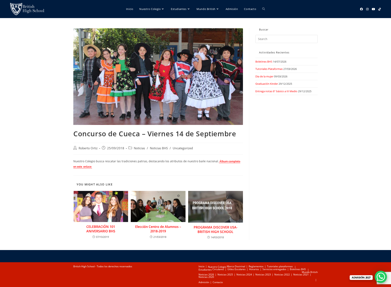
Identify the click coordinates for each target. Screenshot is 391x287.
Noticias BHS (159, 148)
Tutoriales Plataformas (269, 69)
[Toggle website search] (263, 9)
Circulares (218, 269)
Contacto (218, 282)
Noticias (139, 148)
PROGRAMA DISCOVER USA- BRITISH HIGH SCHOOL (215, 229)
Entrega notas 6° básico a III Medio (276, 91)
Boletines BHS (263, 61)
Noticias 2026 (206, 274)
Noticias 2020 (206, 277)
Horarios (254, 269)
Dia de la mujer (264, 76)
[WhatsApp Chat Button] (381, 277)
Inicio (201, 266)
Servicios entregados (274, 269)
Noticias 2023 (263, 274)
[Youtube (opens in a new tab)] (373, 9)
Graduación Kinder (266, 84)
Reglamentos (256, 266)
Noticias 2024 (244, 274)
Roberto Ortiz (88, 148)
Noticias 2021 (301, 274)
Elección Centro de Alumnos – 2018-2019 (158, 228)
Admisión (204, 282)
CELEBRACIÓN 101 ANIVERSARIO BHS (100, 228)
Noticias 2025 (225, 274)
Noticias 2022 (282, 274)
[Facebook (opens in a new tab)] (361, 9)
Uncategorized (183, 148)
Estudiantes (205, 269)
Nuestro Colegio (217, 267)
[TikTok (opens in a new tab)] (379, 9)
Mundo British (310, 272)
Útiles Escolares (236, 269)
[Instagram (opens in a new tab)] (367, 9)
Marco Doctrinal (236, 266)
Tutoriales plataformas (280, 266)
